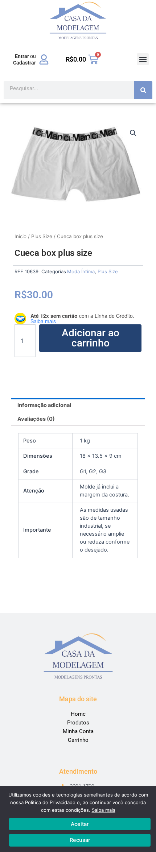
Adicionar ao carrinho (90, 338)
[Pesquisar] (143, 90)
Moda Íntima (81, 271)
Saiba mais (103, 810)
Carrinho (78, 740)
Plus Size (41, 236)
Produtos (78, 722)
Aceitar (80, 824)
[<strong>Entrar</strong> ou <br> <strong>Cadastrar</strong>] (44, 59)
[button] (143, 59)
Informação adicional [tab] (44, 405)
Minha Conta (78, 731)
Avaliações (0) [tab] (36, 419)
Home (78, 714)
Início (20, 236)
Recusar (80, 840)
